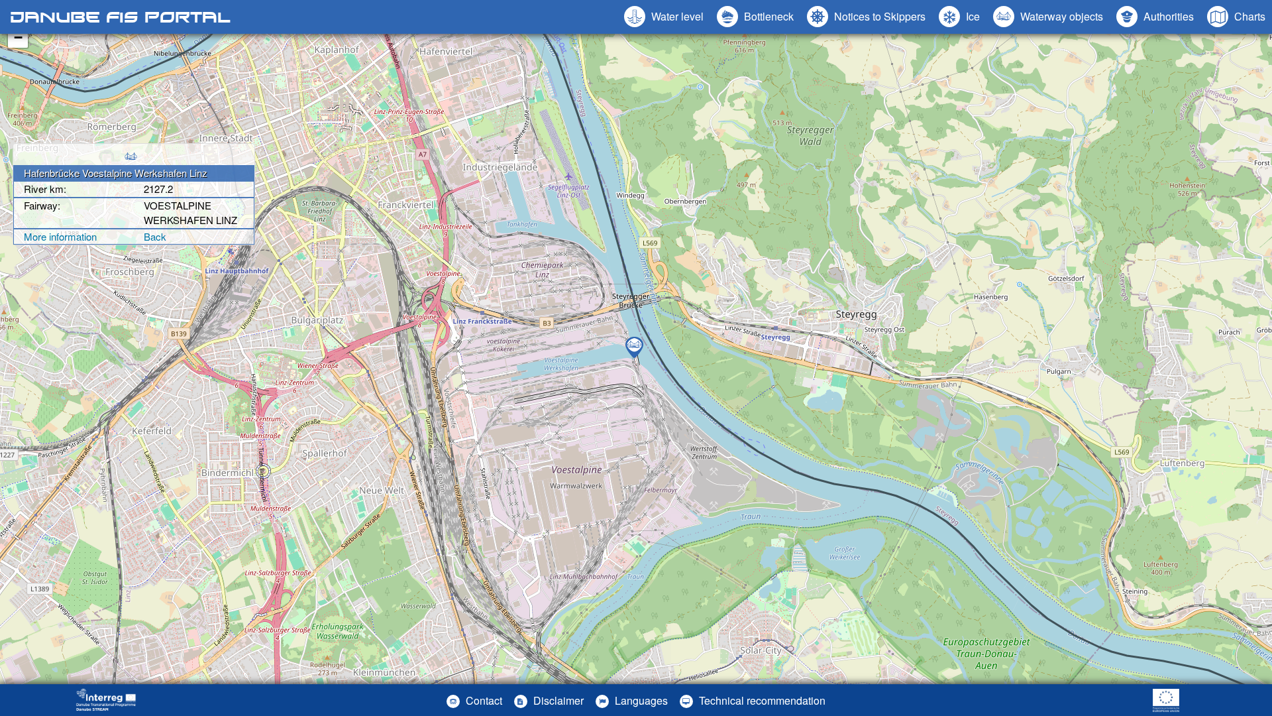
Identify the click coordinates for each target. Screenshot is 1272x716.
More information (60, 236)
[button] (1048, 16)
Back (155, 236)
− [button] (18, 37)
